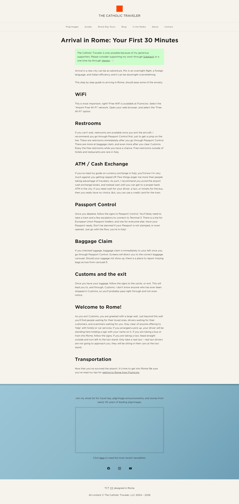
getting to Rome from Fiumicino (120, 372)
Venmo (106, 60)
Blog (124, 27)
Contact (169, 27)
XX (111, 488)
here (102, 458)
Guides (88, 27)
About (155, 27)
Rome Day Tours (106, 27)
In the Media (139, 27)
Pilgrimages (72, 27)
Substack (148, 56)
